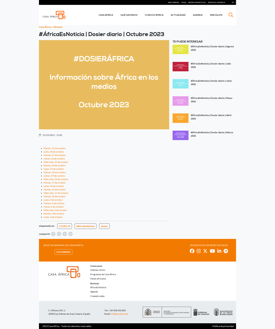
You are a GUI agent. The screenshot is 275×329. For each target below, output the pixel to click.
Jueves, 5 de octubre (53, 206)
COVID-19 (64, 226)
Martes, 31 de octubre (54, 148)
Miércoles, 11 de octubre (56, 192)
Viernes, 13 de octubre (55, 189)
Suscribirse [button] (63, 252)
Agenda (198, 14)
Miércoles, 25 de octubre (56, 162)
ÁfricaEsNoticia (98, 287)
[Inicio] (55, 15)
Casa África (106, 14)
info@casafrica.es (119, 313)
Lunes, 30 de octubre (54, 151)
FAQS (183, 2)
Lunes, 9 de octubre (53, 199)
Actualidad (178, 14)
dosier (104, 226)
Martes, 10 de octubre (54, 196)
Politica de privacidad (223, 326)
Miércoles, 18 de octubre (56, 179)
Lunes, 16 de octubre (54, 186)
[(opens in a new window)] (192, 251)
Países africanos (98, 278)
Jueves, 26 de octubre (54, 158)
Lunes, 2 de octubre (53, 217)
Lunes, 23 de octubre (54, 168)
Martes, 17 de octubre (54, 182)
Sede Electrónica (216, 2)
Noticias (58, 26)
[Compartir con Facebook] (53, 234)
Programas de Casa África (103, 274)
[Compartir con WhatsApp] (65, 234)
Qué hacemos (129, 14)
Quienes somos (97, 269)
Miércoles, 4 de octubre (55, 210)
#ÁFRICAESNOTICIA (197, 2)
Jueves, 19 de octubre (54, 175)
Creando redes (97, 296)
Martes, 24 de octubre (54, 165)
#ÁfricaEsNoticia (85, 226)
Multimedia (173, 2)
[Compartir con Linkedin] (70, 234)
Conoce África (154, 14)
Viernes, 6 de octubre (54, 203)
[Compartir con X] (59, 234)
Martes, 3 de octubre (54, 213)
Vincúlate (216, 14)
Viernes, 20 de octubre (55, 172)
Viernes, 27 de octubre (55, 155)
